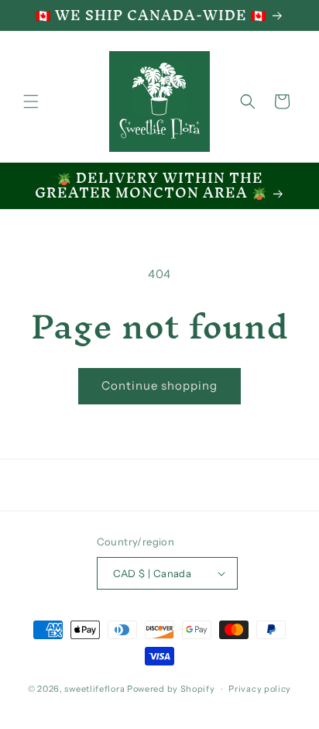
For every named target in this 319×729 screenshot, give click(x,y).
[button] (31, 101)
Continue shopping (159, 385)
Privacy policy (259, 688)
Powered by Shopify (171, 688)
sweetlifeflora (94, 688)
